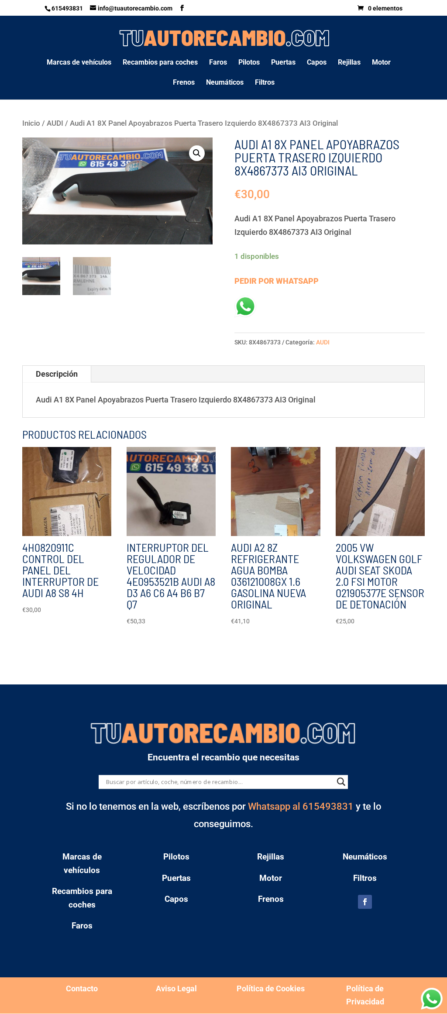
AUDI (55, 123)
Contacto (82, 988)
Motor (381, 62)
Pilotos (249, 62)
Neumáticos (225, 82)
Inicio (31, 123)
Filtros (265, 82)
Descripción (57, 373)
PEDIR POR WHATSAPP (276, 280)
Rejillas (349, 62)
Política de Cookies (271, 988)
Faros (218, 62)
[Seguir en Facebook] (365, 902)
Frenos (184, 82)
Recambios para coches (160, 62)
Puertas (283, 62)
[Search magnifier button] (341, 782)
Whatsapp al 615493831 (301, 806)
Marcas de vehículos (79, 62)
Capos (317, 62)
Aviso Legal (176, 988)
